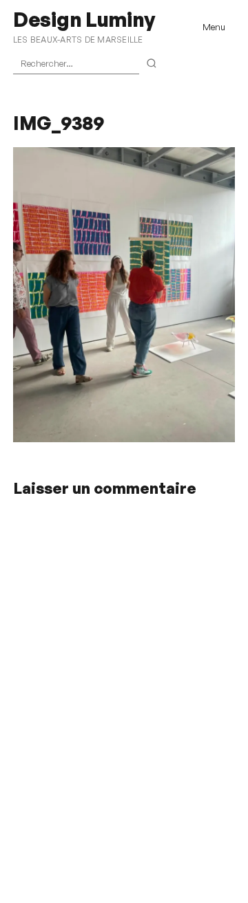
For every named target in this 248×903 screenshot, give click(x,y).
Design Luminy (83, 19)
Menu (214, 26)
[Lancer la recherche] (152, 64)
